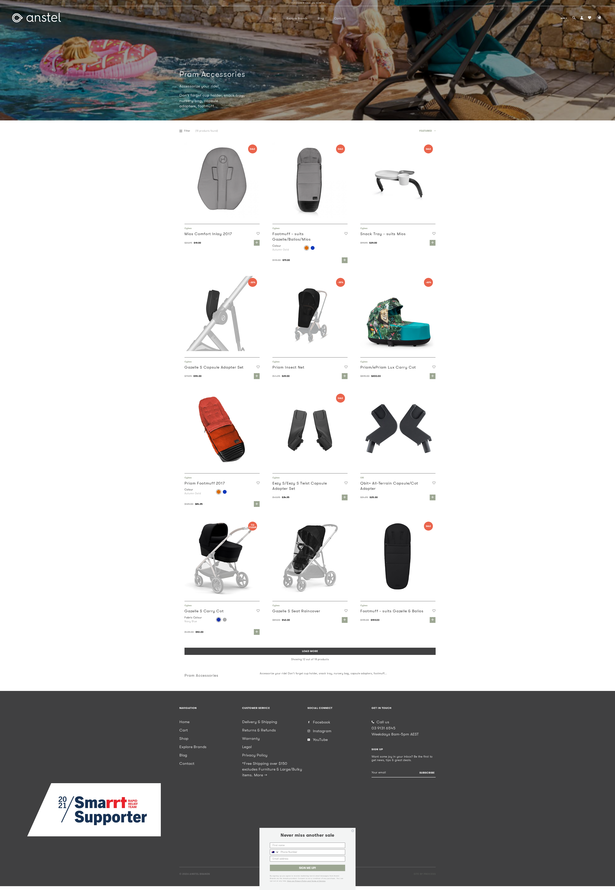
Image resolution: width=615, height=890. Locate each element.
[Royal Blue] (312, 247)
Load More (310, 651)
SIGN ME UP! (307, 867)
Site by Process (425, 874)
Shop (272, 18)
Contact (340, 18)
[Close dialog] (352, 830)
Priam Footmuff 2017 (204, 483)
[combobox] (274, 852)
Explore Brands (297, 18)
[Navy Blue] (218, 619)
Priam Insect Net (288, 367)
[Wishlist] (589, 18)
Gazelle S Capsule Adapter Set (214, 367)
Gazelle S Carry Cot (204, 611)
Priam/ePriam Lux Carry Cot (388, 367)
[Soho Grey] (224, 619)
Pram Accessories (199, 64)
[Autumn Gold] (306, 247)
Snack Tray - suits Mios (383, 234)
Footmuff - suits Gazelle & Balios (392, 611)
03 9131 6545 (384, 728)
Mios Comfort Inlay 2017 (208, 234)
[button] (258, 234)
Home (182, 64)
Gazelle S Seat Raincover (296, 611)
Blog (321, 18)
